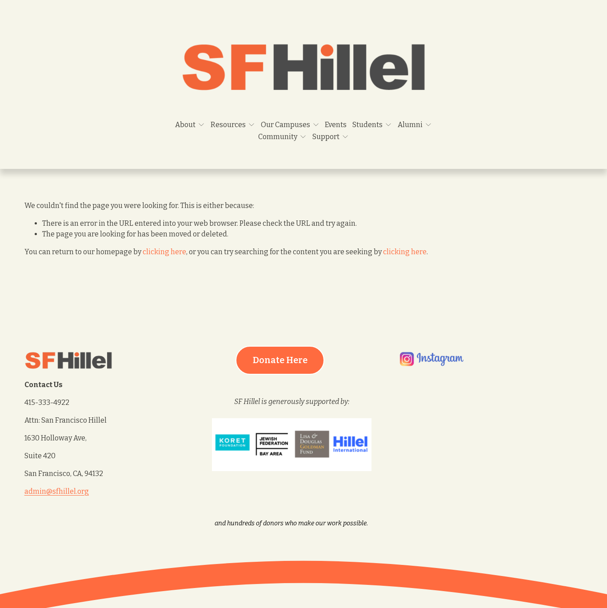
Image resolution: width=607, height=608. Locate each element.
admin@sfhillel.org (56, 491)
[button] (423, 430)
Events (336, 124)
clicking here (164, 252)
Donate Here (280, 360)
